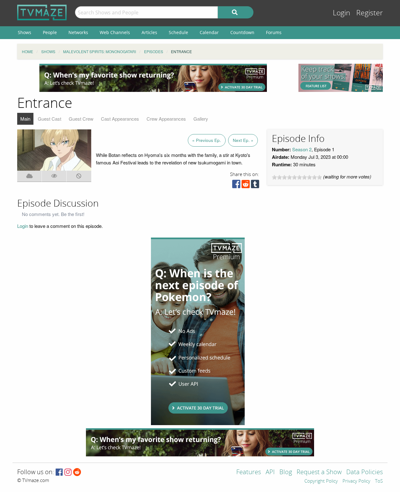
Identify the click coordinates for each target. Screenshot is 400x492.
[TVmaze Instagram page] (68, 472)
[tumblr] (255, 185)
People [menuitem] (50, 32)
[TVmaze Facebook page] (59, 472)
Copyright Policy (321, 481)
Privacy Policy (356, 481)
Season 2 (302, 149)
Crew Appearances (166, 118)
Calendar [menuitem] (209, 32)
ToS (379, 481)
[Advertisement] (153, 78)
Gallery (200, 118)
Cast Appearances (120, 118)
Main (25, 118)
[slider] (297, 177)
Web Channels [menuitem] (115, 32)
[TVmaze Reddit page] (77, 472)
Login (341, 13)
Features (248, 472)
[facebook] (236, 185)
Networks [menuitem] (78, 32)
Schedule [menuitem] (178, 32)
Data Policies (364, 472)
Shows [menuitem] (24, 32)
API (270, 472)
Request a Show (319, 472)
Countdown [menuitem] (242, 32)
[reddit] (246, 185)
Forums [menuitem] (274, 32)
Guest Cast (49, 118)
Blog (285, 472)
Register (369, 13)
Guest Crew (81, 118)
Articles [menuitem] (149, 32)
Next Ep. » (243, 140)
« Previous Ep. (206, 140)
